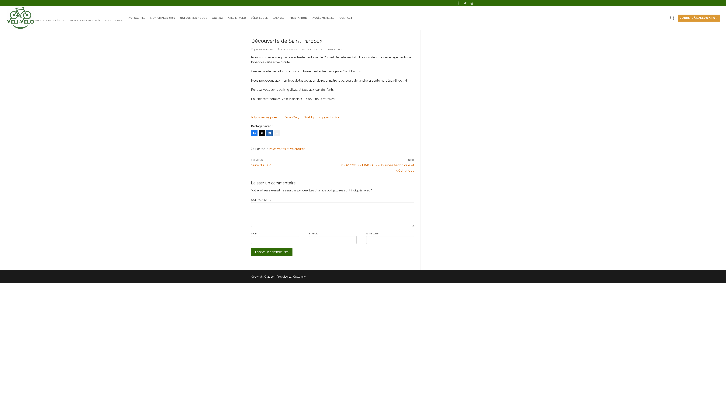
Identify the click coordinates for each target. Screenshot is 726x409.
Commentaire (262, 199)
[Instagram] (472, 3)
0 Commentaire (332, 49)
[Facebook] (458, 3)
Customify (299, 276)
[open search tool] (672, 18)
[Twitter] (465, 3)
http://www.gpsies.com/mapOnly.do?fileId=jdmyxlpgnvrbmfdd (295, 117)
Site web (372, 233)
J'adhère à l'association (698, 17)
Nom (255, 233)
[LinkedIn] (269, 133)
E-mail (314, 233)
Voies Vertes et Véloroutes (298, 49)
